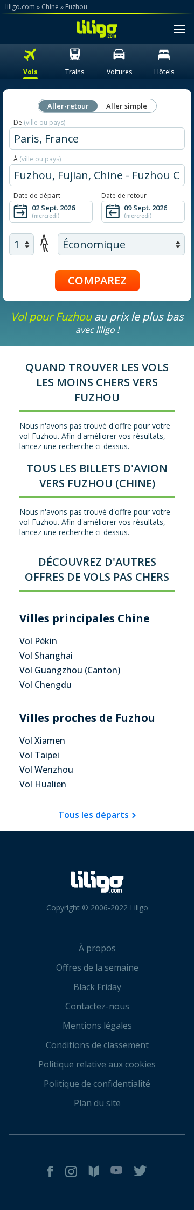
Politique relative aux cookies (97, 1064)
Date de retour (124, 195)
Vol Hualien (42, 784)
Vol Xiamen (42, 740)
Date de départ (36, 195)
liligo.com (20, 6)
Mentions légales (97, 1025)
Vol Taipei (39, 755)
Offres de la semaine (97, 967)
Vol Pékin (38, 641)
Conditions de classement (97, 1045)
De (39, 122)
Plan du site (97, 1103)
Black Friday (97, 987)
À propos (97, 948)
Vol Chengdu (45, 685)
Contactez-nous (97, 1006)
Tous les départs (93, 815)
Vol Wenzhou (46, 769)
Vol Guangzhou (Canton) (69, 670)
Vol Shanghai (46, 655)
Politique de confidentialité (97, 1084)
